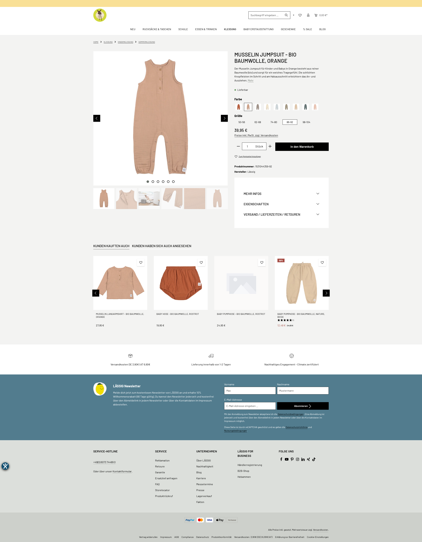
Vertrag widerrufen (148, 537)
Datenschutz (202, 537)
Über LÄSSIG (203, 460)
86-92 (290, 122)
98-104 (306, 122)
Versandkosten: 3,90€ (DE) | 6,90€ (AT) (253, 537)
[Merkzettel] (300, 15)
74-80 (274, 122)
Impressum (166, 537)
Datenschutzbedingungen (291, 414)
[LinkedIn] (303, 460)
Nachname (283, 384)
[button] (301, 320)
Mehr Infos (252, 194)
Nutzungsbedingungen (235, 430)
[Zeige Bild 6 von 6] (173, 181)
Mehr (251, 80)
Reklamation (162, 460)
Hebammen (244, 476)
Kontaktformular (122, 471)
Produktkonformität (221, 537)
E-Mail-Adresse (233, 399)
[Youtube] (287, 460)
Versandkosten (320, 529)
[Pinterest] (292, 460)
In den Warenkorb (302, 146)
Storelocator (162, 490)
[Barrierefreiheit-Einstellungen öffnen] (5, 466)
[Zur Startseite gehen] (99, 15)
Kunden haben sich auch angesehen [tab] (161, 246)
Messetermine (204, 484)
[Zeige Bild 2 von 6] (153, 181)
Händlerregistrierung (250, 464)
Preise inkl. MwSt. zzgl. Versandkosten (256, 135)
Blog (199, 472)
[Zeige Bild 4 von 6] (163, 181)
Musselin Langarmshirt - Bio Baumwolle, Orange (120, 315)
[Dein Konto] (308, 15)
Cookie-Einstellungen (318, 537)
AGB (176, 537)
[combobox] (265, 15)
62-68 (258, 122)
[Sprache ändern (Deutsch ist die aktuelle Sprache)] (293, 15)
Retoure (160, 466)
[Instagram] (298, 460)
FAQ (157, 484)
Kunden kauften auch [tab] (111, 246)
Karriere (201, 478)
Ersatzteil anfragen (166, 478)
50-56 (242, 122)
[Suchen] (286, 15)
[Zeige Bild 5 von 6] (168, 181)
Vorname (229, 384)
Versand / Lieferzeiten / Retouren (272, 214)
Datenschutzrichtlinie (296, 427)
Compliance (187, 537)
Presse (200, 490)
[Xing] (309, 460)
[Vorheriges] (96, 118)
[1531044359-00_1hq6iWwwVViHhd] (160, 118)
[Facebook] (281, 460)
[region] (160, 130)
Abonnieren (301, 405)
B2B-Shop (243, 470)
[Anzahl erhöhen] (270, 146)
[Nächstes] (224, 118)
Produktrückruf (164, 496)
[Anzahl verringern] (238, 146)
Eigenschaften (256, 204)
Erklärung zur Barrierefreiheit (289, 537)
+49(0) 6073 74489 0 (104, 462)
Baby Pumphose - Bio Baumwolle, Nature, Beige (301, 315)
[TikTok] (314, 460)
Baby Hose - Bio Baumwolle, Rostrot (177, 314)
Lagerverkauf (204, 496)
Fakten (200, 501)
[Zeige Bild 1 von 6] (148, 181)
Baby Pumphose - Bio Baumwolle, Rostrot (241, 314)
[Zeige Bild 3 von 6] (158, 181)
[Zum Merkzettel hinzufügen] (141, 262)
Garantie (160, 472)
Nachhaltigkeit (204, 466)
